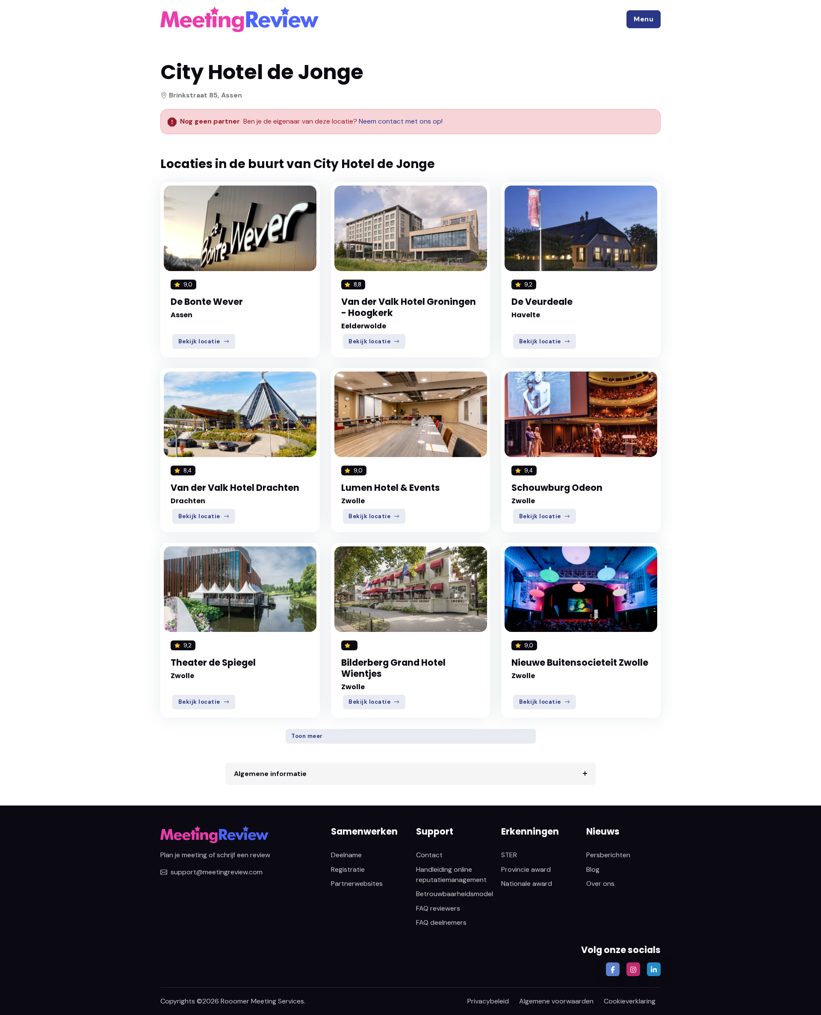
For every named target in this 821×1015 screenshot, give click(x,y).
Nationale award (526, 883)
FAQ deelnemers (441, 922)
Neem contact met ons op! (401, 121)
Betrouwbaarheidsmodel (454, 893)
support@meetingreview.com (217, 871)
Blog (593, 869)
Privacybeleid (488, 1001)
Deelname (346, 854)
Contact (429, 854)
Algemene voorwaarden (556, 1001)
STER (509, 854)
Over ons (600, 883)
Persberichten (608, 854)
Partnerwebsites (357, 883)
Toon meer (307, 736)
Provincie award (526, 869)
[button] (643, 19)
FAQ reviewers (438, 908)
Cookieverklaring (630, 1001)
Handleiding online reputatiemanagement (451, 874)
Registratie (348, 869)
